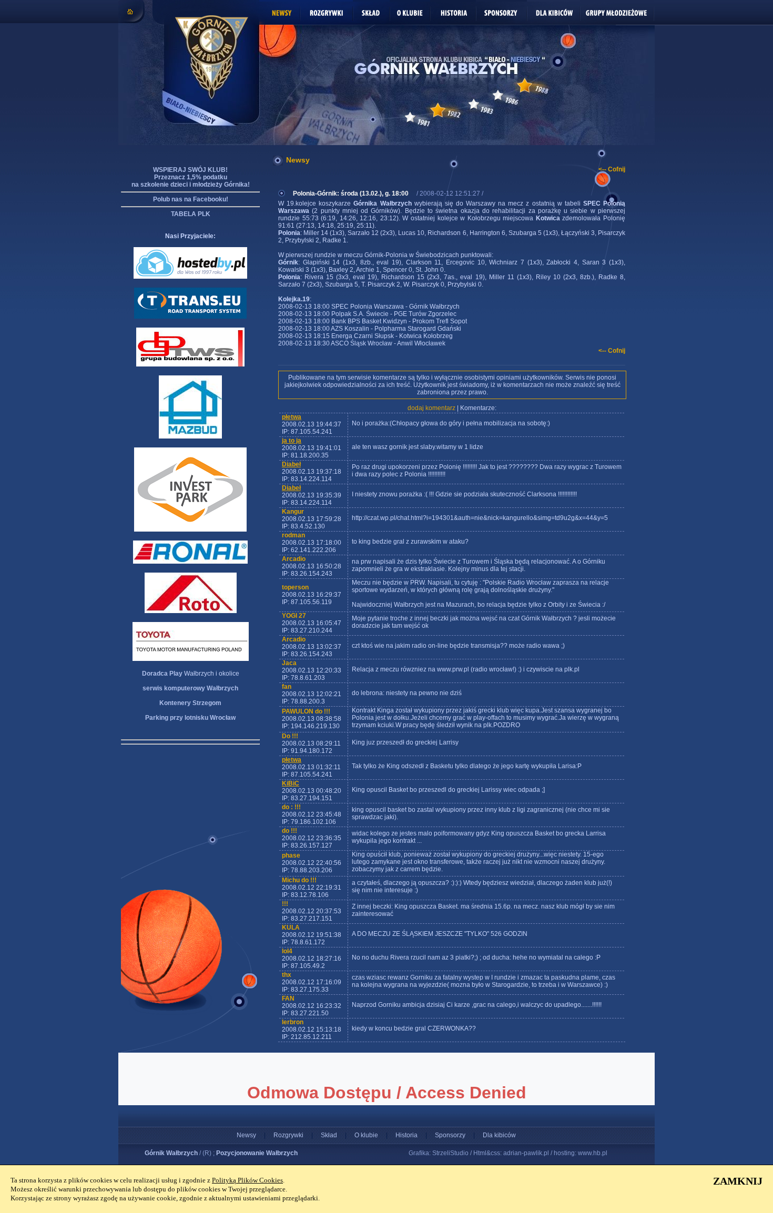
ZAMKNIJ (737, 1181)
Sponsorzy (450, 1135)
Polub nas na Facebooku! (190, 199)
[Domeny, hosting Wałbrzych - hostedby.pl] (190, 276)
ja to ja (291, 440)
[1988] (524, 85)
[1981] (410, 117)
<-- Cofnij (611, 169)
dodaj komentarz (431, 408)
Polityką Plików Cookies (247, 1180)
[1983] (474, 104)
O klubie (366, 1135)
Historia (406, 1135)
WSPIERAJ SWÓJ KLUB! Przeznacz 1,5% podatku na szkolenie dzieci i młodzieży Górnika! (190, 177)
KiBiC (290, 783)
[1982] (437, 110)
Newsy (246, 1135)
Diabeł (291, 464)
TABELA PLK (190, 214)
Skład (329, 1135)
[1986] (498, 95)
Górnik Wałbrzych (171, 1153)
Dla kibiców (499, 1135)
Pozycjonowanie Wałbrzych (257, 1153)
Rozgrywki (288, 1135)
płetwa (291, 417)
